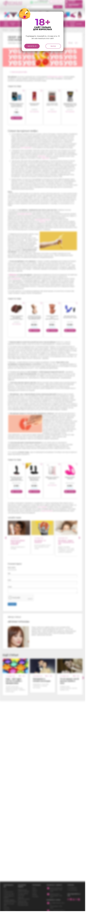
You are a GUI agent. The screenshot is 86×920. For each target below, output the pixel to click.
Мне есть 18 (32, 46)
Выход (53, 46)
